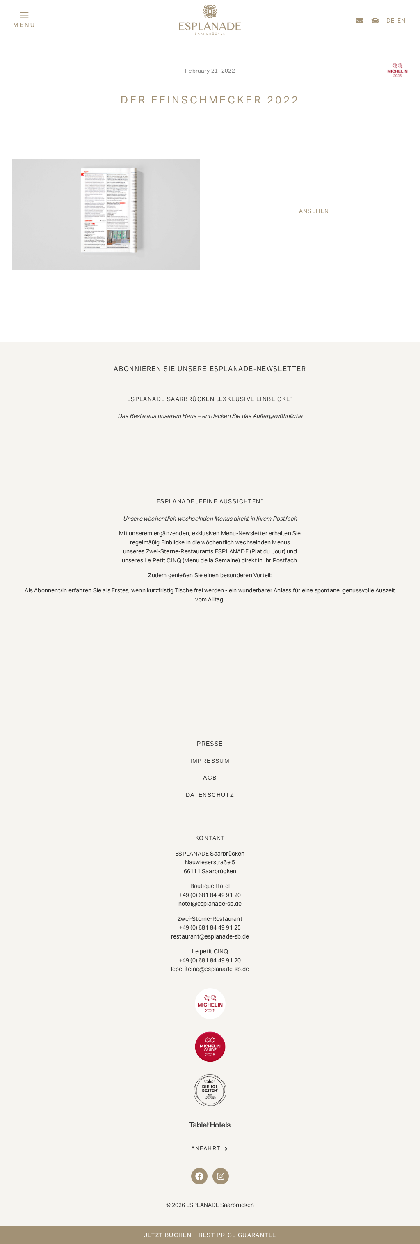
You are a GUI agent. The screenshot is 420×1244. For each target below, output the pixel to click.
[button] (75, 21)
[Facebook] (199, 1176)
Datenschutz (210, 795)
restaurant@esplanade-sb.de (210, 936)
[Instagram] (220, 1176)
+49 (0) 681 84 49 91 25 (210, 927)
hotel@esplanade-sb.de (210, 903)
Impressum (210, 760)
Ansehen (314, 211)
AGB (210, 777)
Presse (210, 743)
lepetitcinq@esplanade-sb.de (210, 969)
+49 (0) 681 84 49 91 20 (210, 895)
